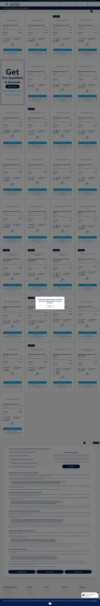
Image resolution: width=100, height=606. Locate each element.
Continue (50, 306)
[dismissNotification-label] (97, 592)
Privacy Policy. (94, 600)
